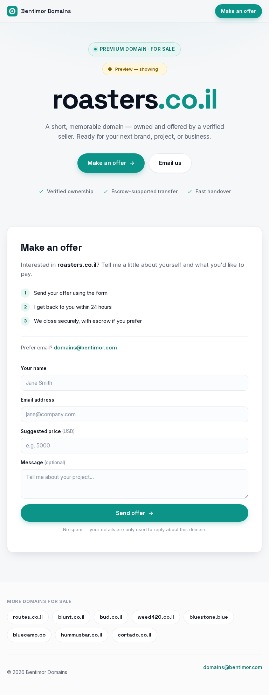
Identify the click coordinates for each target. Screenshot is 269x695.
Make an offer (238, 11)
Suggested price (48, 431)
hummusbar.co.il (81, 635)
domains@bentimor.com (85, 347)
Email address (37, 400)
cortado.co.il (134, 635)
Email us (170, 162)
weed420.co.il (156, 617)
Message (43, 462)
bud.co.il (111, 617)
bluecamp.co (29, 635)
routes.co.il (28, 617)
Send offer (134, 512)
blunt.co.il (71, 617)
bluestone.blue (208, 617)
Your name (34, 368)
